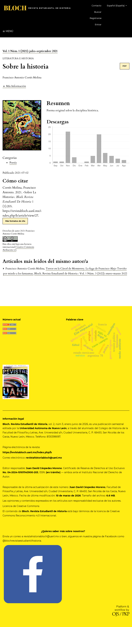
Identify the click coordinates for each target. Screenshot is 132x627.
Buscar (97, 12)
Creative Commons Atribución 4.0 (18, 248)
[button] (14, 86)
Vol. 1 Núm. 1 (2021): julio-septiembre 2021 (30, 51)
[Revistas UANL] (16, 381)
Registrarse (95, 18)
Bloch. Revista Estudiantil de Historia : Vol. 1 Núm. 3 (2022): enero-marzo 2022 (80, 273)
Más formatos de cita (15, 221)
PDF (125, 66)
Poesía (13, 163)
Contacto (96, 5)
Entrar (98, 24)
